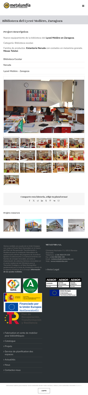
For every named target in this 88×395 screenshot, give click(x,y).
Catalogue (10, 341)
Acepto (44, 391)
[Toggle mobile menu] (83, 6)
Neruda (7, 64)
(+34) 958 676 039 (62, 255)
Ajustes (78, 385)
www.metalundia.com (59, 261)
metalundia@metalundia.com (62, 259)
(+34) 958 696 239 (57, 257)
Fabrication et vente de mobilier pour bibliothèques (21, 334)
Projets (8, 346)
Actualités (10, 359)
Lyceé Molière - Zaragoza (16, 71)
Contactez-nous (13, 370)
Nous (7, 364)
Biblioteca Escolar (12, 59)
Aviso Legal (53, 269)
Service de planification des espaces (19, 353)
